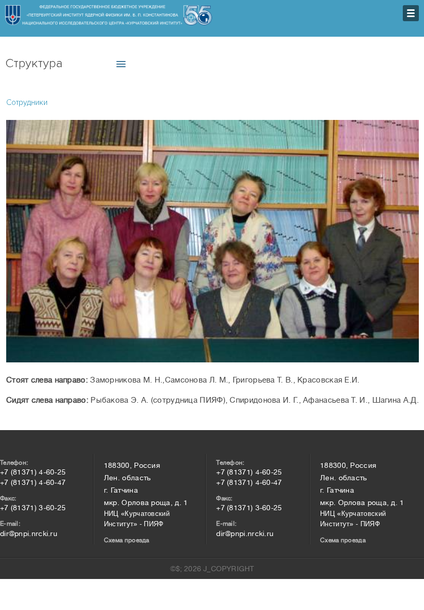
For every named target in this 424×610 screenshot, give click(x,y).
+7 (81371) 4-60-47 (33, 482)
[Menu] (411, 13)
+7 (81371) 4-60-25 (33, 472)
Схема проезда (126, 540)
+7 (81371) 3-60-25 (33, 508)
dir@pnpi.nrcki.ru (28, 533)
